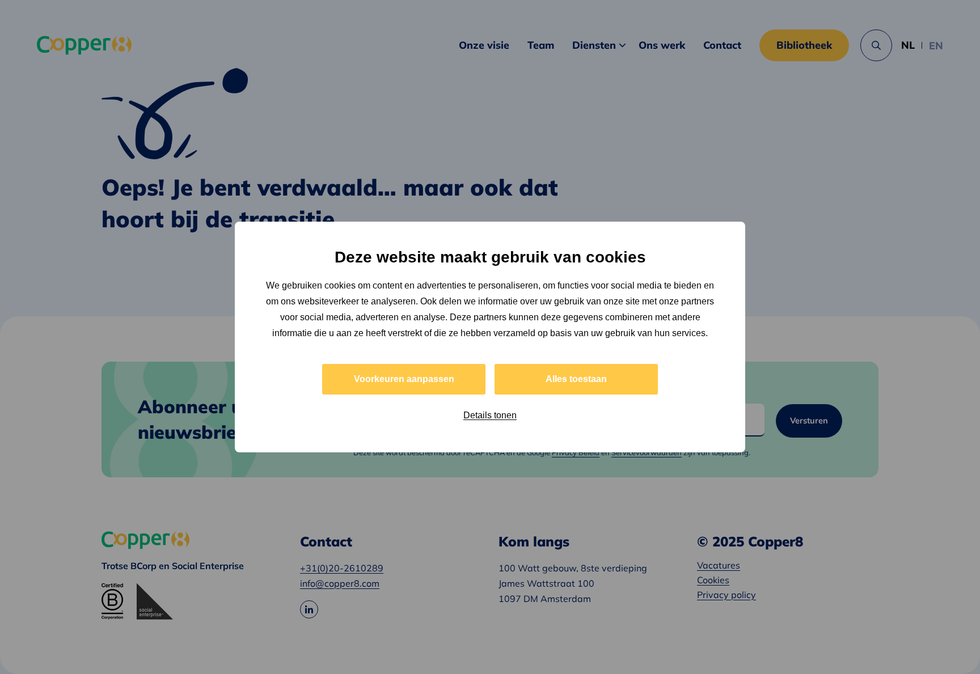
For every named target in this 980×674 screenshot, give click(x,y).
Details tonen (490, 415)
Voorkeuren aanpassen (404, 379)
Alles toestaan (576, 379)
